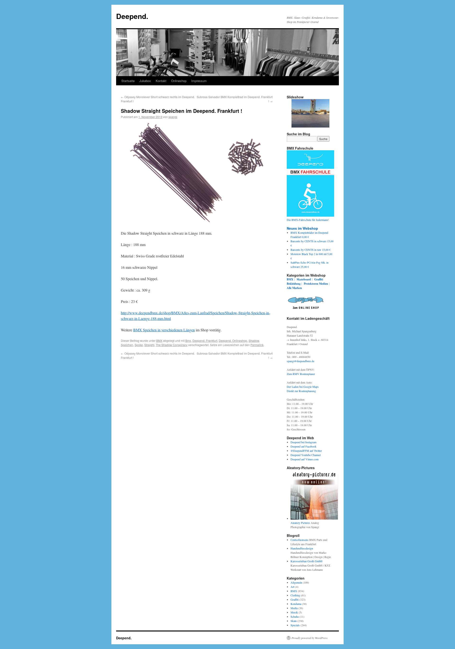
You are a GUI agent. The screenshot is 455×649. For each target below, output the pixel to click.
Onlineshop (179, 80)
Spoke (139, 345)
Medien (323, 284)
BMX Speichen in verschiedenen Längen (164, 329)
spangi (172, 117)
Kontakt (161, 80)
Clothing (295, 595)
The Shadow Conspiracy (171, 345)
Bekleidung (293, 284)
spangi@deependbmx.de (300, 361)
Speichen (127, 345)
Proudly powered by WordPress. (309, 638)
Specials (295, 625)
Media (294, 608)
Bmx (188, 340)
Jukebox (145, 80)
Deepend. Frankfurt (204, 340)
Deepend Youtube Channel (306, 455)
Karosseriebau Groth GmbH (307, 561)
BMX (159, 340)
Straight (149, 345)
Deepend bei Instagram (303, 442)
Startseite (128, 80)
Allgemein (296, 582)
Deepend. (132, 16)
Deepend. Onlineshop (233, 340)
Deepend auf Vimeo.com (304, 459)
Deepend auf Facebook (303, 446)
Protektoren (311, 284)
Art (292, 587)
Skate (294, 621)
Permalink (257, 345)
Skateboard (304, 279)
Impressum (199, 80)
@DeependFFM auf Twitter (306, 450)
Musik (294, 612)
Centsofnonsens (300, 540)
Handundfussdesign (302, 548)
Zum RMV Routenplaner (301, 374)
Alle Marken (294, 288)
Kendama (296, 604)
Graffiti (318, 279)
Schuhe (295, 616)
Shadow (254, 340)
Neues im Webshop (302, 228)
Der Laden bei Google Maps (303, 386)
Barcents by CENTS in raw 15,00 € (311, 249)
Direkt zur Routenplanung (301, 391)
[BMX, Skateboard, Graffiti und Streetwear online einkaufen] (306, 310)
